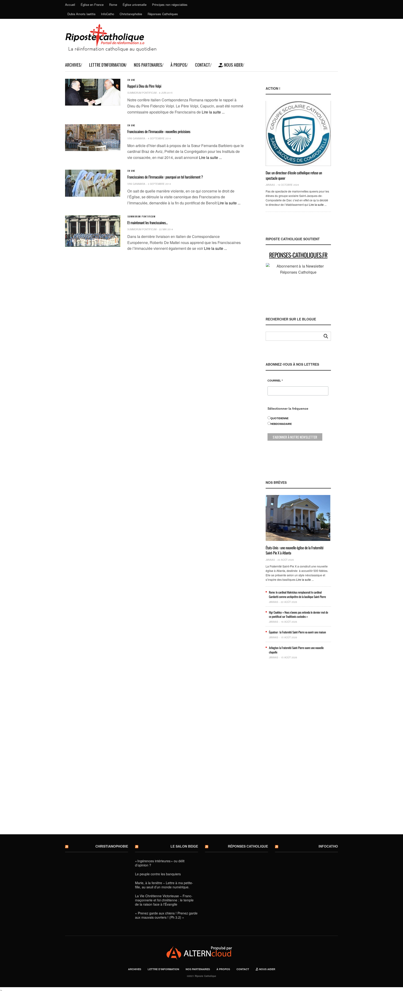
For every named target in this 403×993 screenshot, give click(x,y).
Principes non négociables (170, 4)
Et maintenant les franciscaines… (147, 222)
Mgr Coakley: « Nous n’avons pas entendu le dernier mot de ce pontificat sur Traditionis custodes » (298, 614)
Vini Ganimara (136, 138)
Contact (202, 65)
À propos (178, 65)
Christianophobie (131, 14)
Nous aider (233, 65)
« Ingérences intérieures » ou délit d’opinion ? (159, 863)
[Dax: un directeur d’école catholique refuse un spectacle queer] (298, 133)
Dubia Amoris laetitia (81, 14)
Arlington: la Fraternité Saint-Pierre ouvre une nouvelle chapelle (296, 649)
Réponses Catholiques (163, 14)
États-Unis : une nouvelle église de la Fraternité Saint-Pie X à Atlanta (294, 550)
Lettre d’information (107, 65)
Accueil (70, 4)
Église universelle (134, 4)
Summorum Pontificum (141, 92)
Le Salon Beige (184, 846)
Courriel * (275, 380)
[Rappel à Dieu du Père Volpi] (92, 92)
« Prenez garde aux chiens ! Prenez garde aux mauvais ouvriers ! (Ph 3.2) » (166, 915)
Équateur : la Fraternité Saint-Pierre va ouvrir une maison (297, 632)
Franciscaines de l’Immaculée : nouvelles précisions (158, 131)
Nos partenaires (148, 65)
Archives (73, 65)
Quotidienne (279, 418)
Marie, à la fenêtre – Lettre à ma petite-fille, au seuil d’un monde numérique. (164, 884)
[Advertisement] (298, 750)
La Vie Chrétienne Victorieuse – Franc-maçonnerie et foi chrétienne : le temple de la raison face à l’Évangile (164, 900)
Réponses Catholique (248, 846)
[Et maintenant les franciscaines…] (92, 231)
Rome (113, 4)
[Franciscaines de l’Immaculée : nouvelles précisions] (92, 137)
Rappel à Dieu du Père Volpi (144, 86)
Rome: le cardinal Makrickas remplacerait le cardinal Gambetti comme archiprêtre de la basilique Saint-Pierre (297, 594)
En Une (131, 80)
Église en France (92, 4)
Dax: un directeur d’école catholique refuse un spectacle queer (294, 175)
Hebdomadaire (281, 424)
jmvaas (270, 184)
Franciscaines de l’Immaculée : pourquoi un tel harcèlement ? (165, 177)
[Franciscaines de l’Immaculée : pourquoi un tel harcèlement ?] (92, 183)
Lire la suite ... (213, 112)
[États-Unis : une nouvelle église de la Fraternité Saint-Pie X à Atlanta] (298, 518)
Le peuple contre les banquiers (158, 874)
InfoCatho (107, 14)
